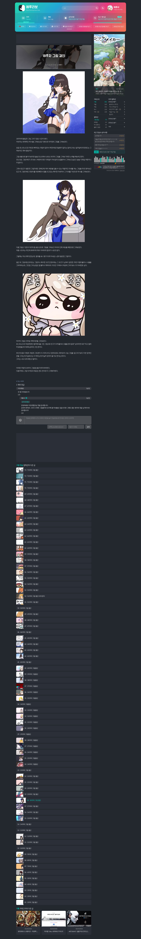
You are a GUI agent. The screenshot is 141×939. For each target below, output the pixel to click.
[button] (119, 163)
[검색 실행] (96, 8)
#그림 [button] (18, 381)
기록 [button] (49, 49)
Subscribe (122, 170)
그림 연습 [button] (56, 49)
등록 (88, 427)
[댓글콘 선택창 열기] (20, 420)
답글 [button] (19, 394)
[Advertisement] (53, 38)
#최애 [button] (22, 381)
